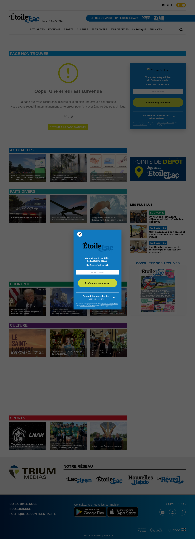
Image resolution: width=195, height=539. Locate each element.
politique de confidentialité (109, 304)
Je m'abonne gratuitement (97, 283)
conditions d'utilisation (87, 305)
